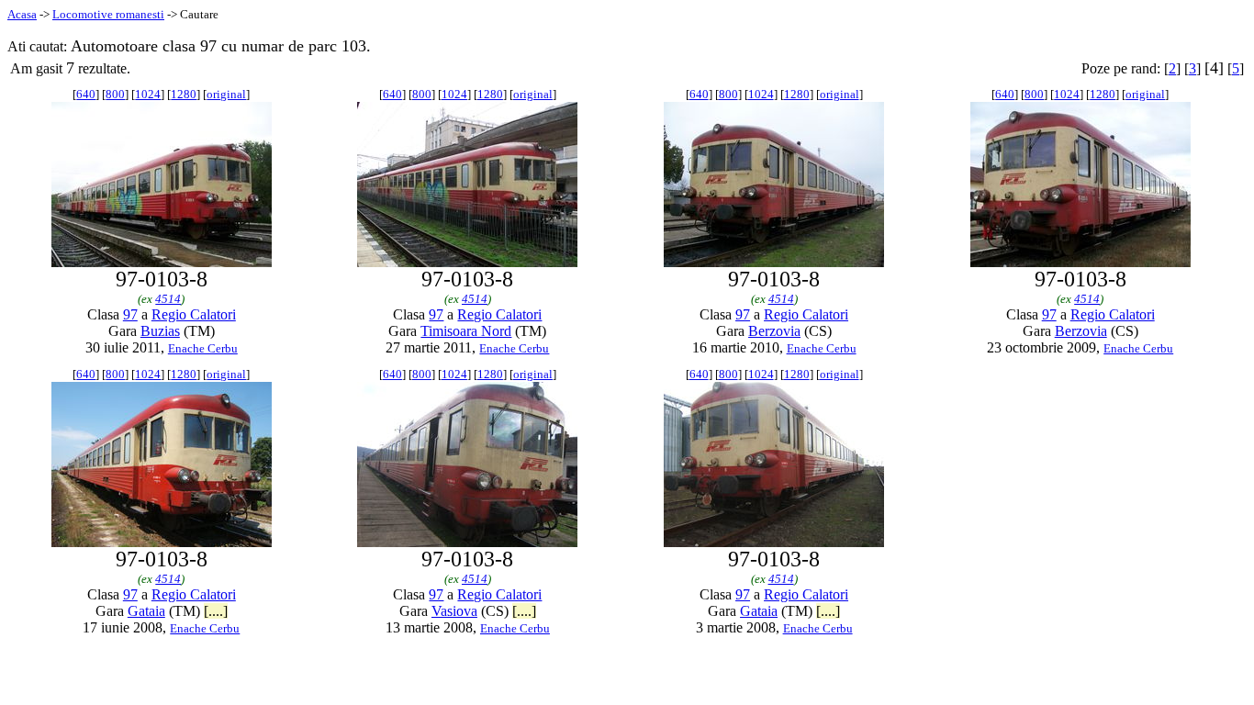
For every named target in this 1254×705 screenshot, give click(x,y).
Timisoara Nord (465, 331)
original (226, 94)
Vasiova (454, 611)
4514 (168, 299)
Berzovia (774, 331)
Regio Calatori (193, 314)
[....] (216, 611)
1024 (148, 94)
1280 (183, 94)
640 (85, 94)
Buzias (160, 331)
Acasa (22, 14)
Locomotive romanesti (108, 14)
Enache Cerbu (203, 348)
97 (130, 314)
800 (115, 94)
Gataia (146, 611)
